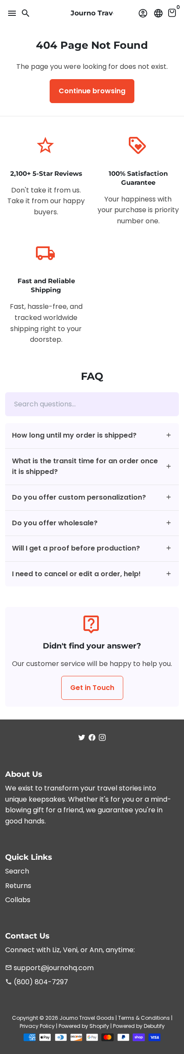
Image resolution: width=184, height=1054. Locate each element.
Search (17, 871)
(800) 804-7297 (36, 982)
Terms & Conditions (144, 1017)
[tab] (92, 435)
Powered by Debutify (139, 1026)
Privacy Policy (37, 1026)
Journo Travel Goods (86, 1017)
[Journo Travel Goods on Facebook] (92, 738)
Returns (18, 886)
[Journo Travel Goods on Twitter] (81, 738)
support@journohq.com (49, 968)
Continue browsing (92, 91)
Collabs (17, 900)
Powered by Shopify (84, 1026)
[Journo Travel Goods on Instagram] (102, 738)
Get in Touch (92, 688)
